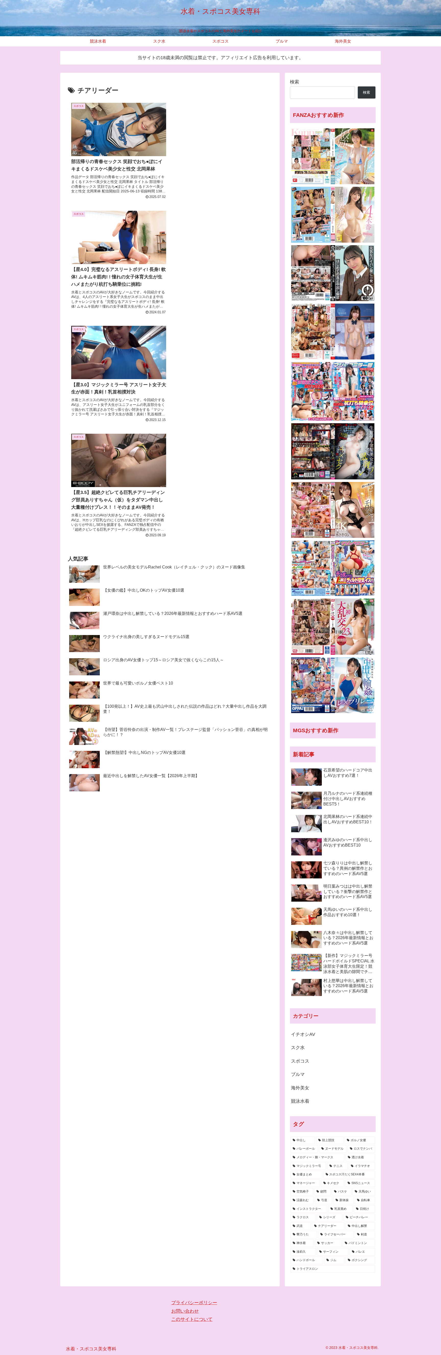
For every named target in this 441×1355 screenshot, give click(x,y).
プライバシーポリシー (194, 1302)
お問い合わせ (185, 1311)
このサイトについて (192, 1319)
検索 (294, 81)
